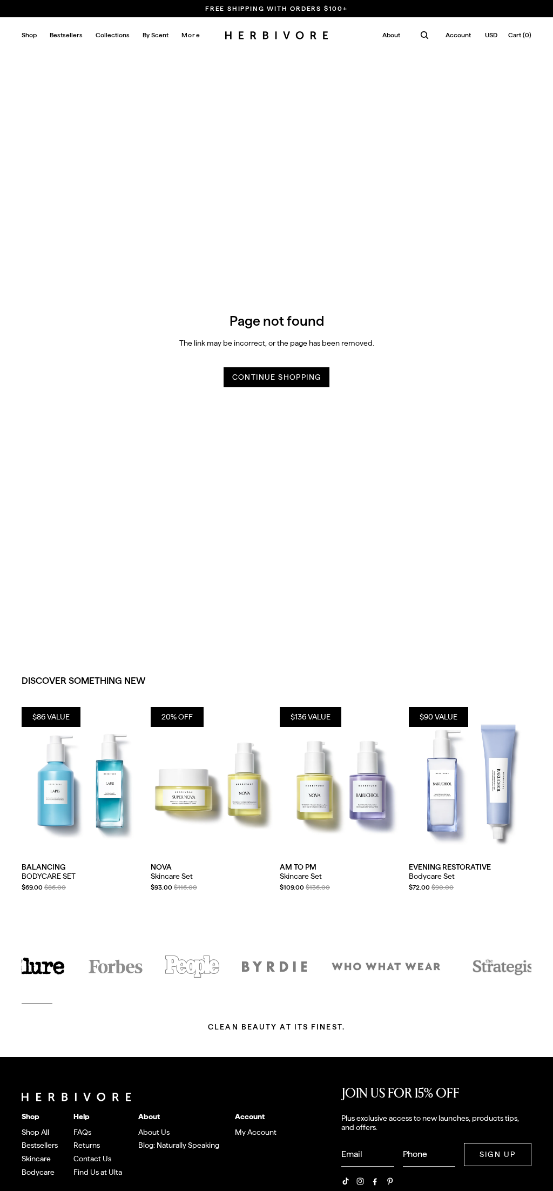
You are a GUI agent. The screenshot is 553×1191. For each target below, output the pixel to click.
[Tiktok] (345, 1181)
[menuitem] (191, 35)
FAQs (82, 1132)
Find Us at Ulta (97, 1172)
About (391, 35)
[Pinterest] (390, 1181)
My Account (255, 1132)
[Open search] (424, 35)
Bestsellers (40, 1145)
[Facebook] (374, 1181)
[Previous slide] (30, 784)
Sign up (498, 1154)
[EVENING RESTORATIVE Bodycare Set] (470, 783)
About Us (154, 1132)
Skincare (36, 1158)
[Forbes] (115, 966)
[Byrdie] (274, 966)
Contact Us (92, 1158)
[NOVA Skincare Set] (212, 783)
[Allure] (36, 966)
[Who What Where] (386, 966)
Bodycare (38, 1172)
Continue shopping (276, 377)
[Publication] (192, 966)
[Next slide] (135, 784)
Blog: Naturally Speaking (178, 1145)
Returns (86, 1145)
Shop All (35, 1132)
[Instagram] (360, 1181)
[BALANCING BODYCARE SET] (83, 783)
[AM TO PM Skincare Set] (341, 783)
